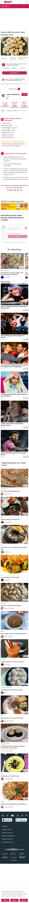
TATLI (2, 517)
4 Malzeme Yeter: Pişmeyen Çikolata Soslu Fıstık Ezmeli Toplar (13, 747)
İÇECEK (3, 659)
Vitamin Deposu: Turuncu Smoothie (12, 662)
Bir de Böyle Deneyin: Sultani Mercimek (13, 633)
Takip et (25, 94)
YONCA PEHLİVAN (11, 94)
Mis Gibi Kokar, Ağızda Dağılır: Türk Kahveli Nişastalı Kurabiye (12, 273)
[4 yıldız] (15, 190)
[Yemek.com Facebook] (22, 815)
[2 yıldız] (10, 190)
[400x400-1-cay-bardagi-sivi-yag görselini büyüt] (16, 128)
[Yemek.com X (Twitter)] (17, 815)
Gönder (17, 236)
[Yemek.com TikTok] (7, 815)
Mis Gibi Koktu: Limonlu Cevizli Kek (12, 718)
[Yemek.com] (8, 2)
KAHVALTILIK (4, 489)
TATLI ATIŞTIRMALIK (6, 687)
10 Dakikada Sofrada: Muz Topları (11, 690)
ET (1, 575)
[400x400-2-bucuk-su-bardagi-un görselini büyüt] (14, 130)
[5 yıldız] (18, 190)
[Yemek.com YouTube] (12, 815)
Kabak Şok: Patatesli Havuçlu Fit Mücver (14, 804)
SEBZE (2, 631)
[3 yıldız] (13, 190)
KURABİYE (3, 603)
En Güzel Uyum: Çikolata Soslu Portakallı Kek (14, 548)
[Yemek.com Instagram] (3, 815)
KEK (2, 545)
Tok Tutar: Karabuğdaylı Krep (10, 491)
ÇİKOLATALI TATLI (5, 743)
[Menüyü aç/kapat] (2, 2)
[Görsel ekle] (25, 227)
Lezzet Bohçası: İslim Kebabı (10, 577)
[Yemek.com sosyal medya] (12, 849)
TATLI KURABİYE (5, 270)
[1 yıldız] (8, 190)
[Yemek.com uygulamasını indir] (7, 820)
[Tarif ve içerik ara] (20, 2)
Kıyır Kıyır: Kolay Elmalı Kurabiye (11, 605)
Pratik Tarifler (5, 6)
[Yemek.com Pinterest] (26, 815)
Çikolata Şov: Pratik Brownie (10, 776)
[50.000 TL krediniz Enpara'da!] (14, 206)
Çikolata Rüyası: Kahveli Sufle (10, 519)
